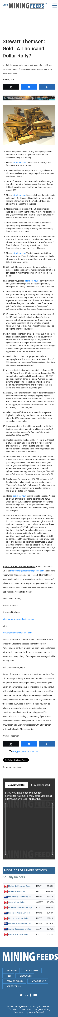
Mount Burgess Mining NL (19, 896)
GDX (14, 751)
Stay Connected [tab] (40, 785)
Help (9, 975)
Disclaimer (26, 975)
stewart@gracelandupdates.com (17, 633)
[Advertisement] (29, 19)
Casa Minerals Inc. (16, 902)
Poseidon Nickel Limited (19, 913)
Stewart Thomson (30, 751)
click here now (19, 162)
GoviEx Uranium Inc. (17, 891)
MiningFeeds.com (23, 1006)
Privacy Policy (15, 981)
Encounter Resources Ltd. (19, 923)
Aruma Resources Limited (19, 929)
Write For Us (14, 986)
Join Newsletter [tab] (16, 785)
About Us (12, 970)
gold (19, 751)
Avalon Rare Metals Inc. (18, 934)
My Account (39, 981)
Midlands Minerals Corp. (19, 886)
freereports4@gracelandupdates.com (27, 571)
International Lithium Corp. (20, 907)
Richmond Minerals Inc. (18, 918)
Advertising (32, 970)
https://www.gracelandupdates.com (18, 619)
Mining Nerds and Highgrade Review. (32, 1011)
